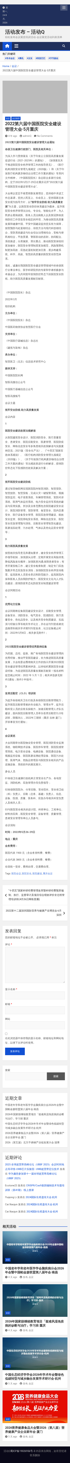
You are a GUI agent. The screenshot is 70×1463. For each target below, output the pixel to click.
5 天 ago (12, 1383)
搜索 (7, 1070)
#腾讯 (20, 58)
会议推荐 (16, 118)
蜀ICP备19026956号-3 (22, 1451)
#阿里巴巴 (40, 58)
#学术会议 (10, 58)
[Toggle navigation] (16, 46)
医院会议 (16, 873)
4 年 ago (12, 136)
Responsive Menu (63, 8)
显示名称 (11, 989)
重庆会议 (47, 873)
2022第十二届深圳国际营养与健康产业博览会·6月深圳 (34, 913)
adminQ (27, 136)
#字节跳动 (53, 58)
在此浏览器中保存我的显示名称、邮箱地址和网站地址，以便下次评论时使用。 (34, 1040)
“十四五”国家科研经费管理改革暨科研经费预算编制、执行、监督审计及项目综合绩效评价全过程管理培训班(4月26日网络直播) (36, 895)
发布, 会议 (28, 1277)
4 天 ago (12, 1277)
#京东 (29, 58)
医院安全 (26, 873)
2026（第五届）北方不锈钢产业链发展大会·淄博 (32, 1142)
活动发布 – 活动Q (25, 32)
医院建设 (37, 873)
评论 (8, 944)
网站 (7, 1019)
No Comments (45, 136)
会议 (8, 118)
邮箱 (8, 1004)
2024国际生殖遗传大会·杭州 (41, 1197)
